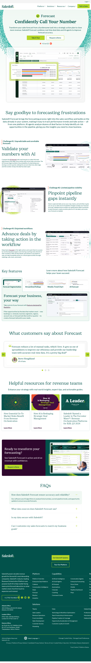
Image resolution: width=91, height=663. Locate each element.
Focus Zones (74, 584)
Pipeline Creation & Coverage (61, 618)
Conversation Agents (77, 579)
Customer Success (38, 623)
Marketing (35, 626)
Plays (72, 592)
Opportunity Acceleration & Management (64, 621)
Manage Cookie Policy (65, 638)
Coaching (55, 592)
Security (65, 643)
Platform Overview (38, 579)
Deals (34, 590)
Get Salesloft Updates (60, 558)
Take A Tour (36, 38)
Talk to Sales (83, 6)
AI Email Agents (57, 581)
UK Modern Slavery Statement (79, 643)
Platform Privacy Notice (19, 643)
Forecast (35, 592)
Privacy (8, 643)
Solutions (50, 6)
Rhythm (34, 595)
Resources (61, 6)
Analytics (35, 598)
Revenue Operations (38, 615)
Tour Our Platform (60, 565)
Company (71, 6)
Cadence (35, 584)
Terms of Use (49, 643)
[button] (45, 370)
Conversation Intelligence (40, 587)
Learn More (8, 428)
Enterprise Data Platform (40, 581)
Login (86, 1)
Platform (40, 6)
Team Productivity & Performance (62, 615)
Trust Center (74, 647)
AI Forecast (55, 584)
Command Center (57, 595)
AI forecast (13, 159)
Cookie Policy (58, 643)
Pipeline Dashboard (77, 590)
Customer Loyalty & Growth (60, 623)
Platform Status (84, 647)
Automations (56, 587)
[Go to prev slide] (4, 355)
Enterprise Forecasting (77, 581)
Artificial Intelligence (58, 579)
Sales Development (38, 621)
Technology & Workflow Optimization (63, 612)
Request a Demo (55, 38)
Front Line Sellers (37, 618)
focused (11, 250)
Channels (55, 590)
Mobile (73, 587)
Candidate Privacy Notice (35, 643)
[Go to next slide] (87, 355)
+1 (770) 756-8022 (10, 598)
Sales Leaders (36, 612)
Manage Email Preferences (81, 638)
